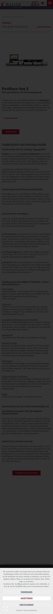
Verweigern (26, 592)
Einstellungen (27, 604)
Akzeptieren (27, 598)
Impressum (19, 610)
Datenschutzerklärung (30, 610)
